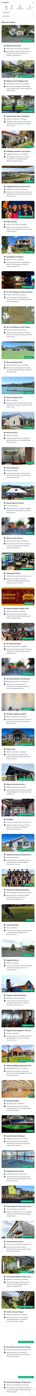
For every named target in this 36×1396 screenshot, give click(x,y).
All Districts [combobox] (6, 16)
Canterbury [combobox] (6, 12)
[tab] (6, 7)
